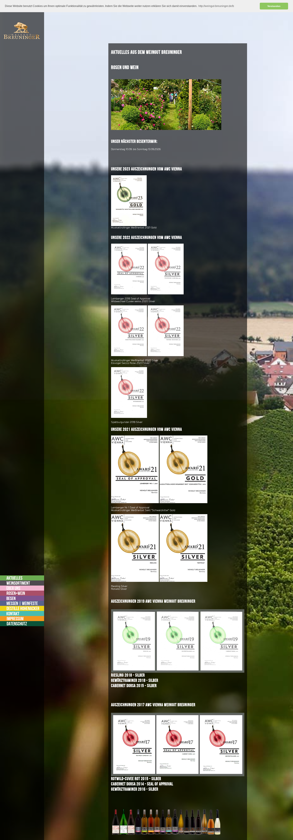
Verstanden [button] (273, 6)
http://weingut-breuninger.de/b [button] (216, 6)
